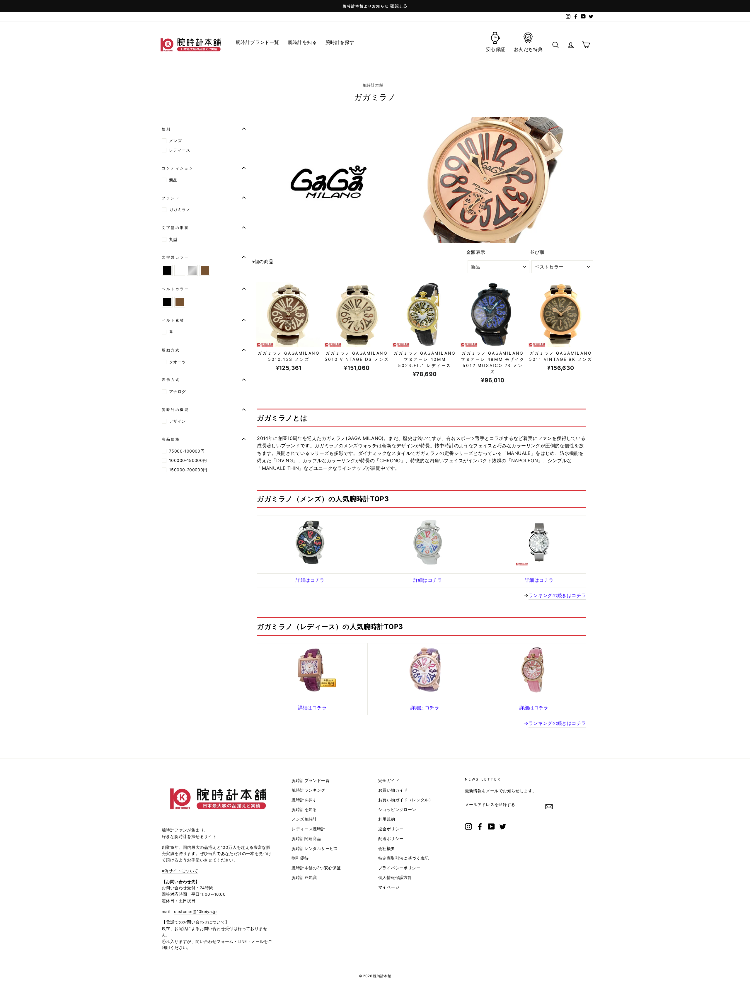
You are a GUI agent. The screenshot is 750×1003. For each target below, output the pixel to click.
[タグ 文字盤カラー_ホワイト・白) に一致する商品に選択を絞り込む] (179, 270)
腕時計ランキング (308, 790)
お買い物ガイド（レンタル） (405, 800)
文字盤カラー (175, 257)
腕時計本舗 (373, 85)
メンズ (175, 140)
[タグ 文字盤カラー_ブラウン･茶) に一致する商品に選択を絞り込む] (205, 270)
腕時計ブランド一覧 (311, 780)
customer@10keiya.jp (195, 911)
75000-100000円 (186, 450)
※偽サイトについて (180, 870)
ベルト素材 (173, 320)
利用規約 (386, 819)
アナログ (177, 391)
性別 (166, 129)
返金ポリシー (390, 829)
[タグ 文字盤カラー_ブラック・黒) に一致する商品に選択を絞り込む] (167, 270)
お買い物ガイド (393, 790)
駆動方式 (171, 350)
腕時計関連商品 (306, 838)
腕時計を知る (304, 809)
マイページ (388, 887)
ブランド (171, 197)
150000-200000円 (188, 469)
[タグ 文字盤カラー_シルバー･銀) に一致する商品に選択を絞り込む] (192, 270)
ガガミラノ (179, 209)
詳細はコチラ (310, 580)
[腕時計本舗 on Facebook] (479, 826)
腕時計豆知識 (304, 877)
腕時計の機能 (175, 409)
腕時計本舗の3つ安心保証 (316, 868)
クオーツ (177, 361)
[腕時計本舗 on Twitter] (502, 826)
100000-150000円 (188, 460)
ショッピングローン (397, 809)
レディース (179, 149)
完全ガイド (388, 780)
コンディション (178, 168)
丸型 (173, 239)
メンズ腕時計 (304, 819)
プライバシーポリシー (399, 868)
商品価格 (171, 439)
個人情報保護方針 (395, 877)
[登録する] (549, 806)
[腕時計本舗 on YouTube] (491, 826)
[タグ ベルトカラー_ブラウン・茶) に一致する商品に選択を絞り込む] (179, 302)
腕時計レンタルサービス (315, 848)
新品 (173, 179)
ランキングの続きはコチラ (557, 723)
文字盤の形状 (175, 227)
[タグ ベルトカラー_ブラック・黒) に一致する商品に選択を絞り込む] (167, 302)
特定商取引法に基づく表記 (403, 858)
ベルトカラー (175, 288)
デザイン (177, 421)
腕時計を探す (304, 800)
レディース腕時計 (308, 829)
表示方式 (171, 380)
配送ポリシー (390, 838)
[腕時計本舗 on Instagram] (468, 826)
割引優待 (300, 858)
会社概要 (386, 848)
